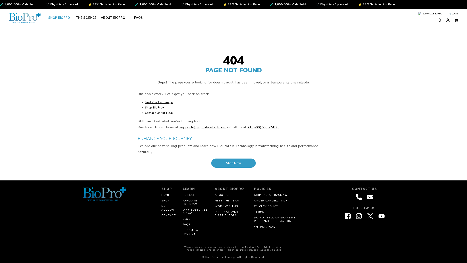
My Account (168, 208)
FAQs (187, 224)
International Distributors (227, 213)
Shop (165, 200)
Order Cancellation (271, 200)
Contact (168, 215)
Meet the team (227, 200)
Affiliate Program (190, 202)
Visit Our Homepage (159, 102)
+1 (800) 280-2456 (263, 127)
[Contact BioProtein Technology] (370, 197)
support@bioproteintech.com (203, 127)
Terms (259, 212)
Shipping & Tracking (270, 195)
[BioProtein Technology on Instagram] (359, 216)
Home (165, 195)
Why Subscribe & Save (195, 211)
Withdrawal (264, 226)
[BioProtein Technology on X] (370, 216)
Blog (187, 219)
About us (223, 195)
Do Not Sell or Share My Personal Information (275, 219)
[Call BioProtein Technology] (359, 197)
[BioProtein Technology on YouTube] (382, 216)
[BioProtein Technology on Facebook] (348, 216)
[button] (115, 18)
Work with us (226, 206)
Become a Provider (190, 231)
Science (189, 195)
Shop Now (233, 163)
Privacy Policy (266, 206)
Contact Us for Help (159, 113)
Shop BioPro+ (154, 108)
